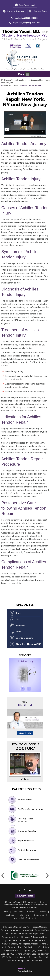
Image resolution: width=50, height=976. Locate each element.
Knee (18, 613)
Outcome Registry (27, 831)
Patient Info (7, 85)
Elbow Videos (32, 944)
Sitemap (42, 912)
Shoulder (20, 625)
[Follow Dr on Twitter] (25, 890)
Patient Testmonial (27, 850)
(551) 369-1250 (32, 22)
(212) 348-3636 (30, 18)
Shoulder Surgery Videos (13, 944)
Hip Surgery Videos (36, 940)
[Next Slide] (29, 689)
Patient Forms (25, 799)
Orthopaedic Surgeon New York (17, 927)
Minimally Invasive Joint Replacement (32, 954)
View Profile (25, 733)
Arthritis (32, 947)
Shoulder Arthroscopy (32, 937)
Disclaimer (18, 912)
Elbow (18, 631)
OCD (12, 954)
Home (5, 912)
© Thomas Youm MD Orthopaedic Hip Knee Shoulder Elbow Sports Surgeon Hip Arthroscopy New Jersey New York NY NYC (25, 905)
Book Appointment (27, 5)
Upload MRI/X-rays (15, 11)
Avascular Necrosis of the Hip (33, 957)
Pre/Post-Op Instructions (30, 809)
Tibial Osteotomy (11, 957)
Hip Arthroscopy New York (21, 930)
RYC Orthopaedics (34, 960)
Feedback (9, 915)
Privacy (30, 912)
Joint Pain (23, 947)
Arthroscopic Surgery (28, 933)
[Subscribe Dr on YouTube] (30, 890)
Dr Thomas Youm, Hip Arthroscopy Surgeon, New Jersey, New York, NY (25, 81)
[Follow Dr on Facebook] (19, 890)
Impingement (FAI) (28, 950)
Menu (21, 74)
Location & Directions (28, 859)
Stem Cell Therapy (16, 960)
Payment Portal (40, 11)
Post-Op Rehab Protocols (25, 820)
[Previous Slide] (22, 688)
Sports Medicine (24, 637)
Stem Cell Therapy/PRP (28, 644)
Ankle (16, 85)
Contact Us (39, 915)
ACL (39, 947)
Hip (17, 619)
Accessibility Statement (25, 918)
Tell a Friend (24, 915)
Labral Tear (13, 950)
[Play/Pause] (25, 779)
